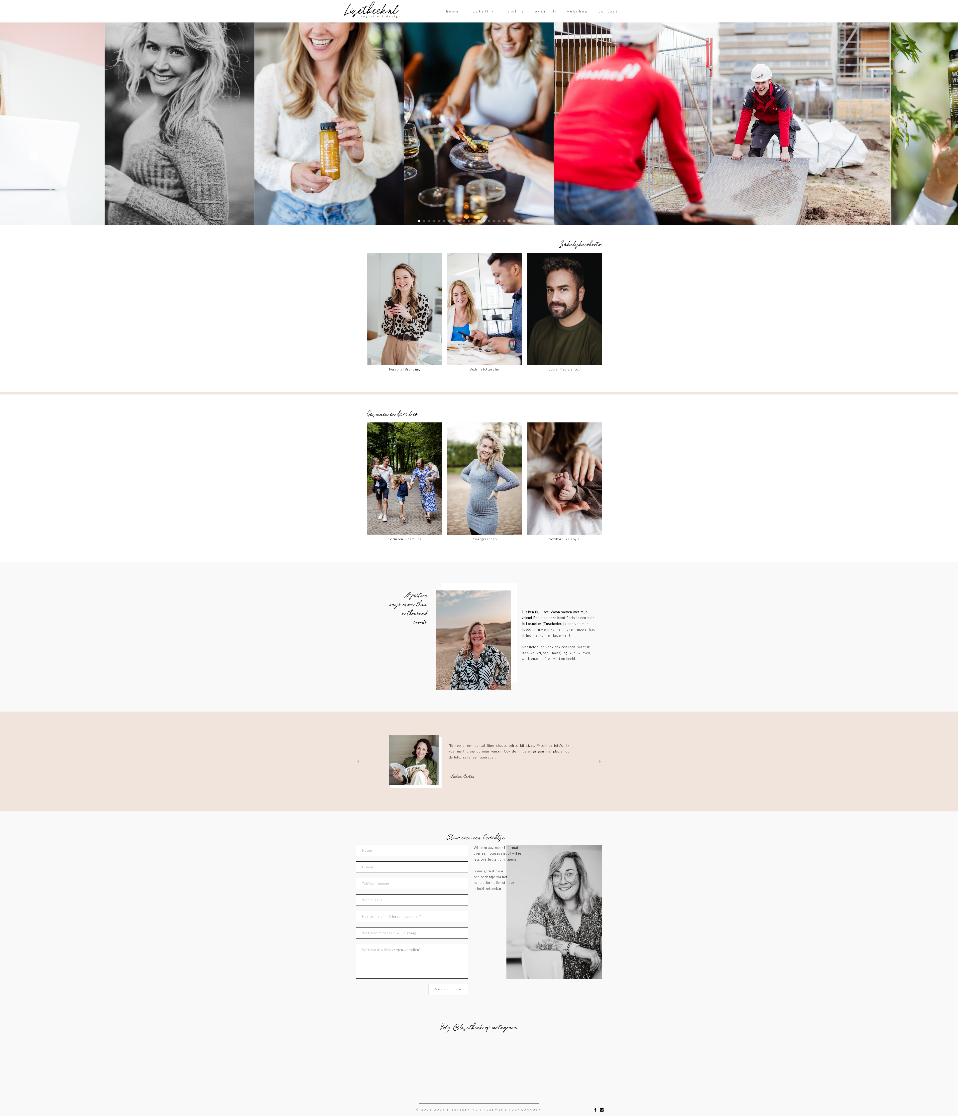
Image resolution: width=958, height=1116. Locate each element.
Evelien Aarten (463, 776)
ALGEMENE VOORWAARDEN (513, 1109)
